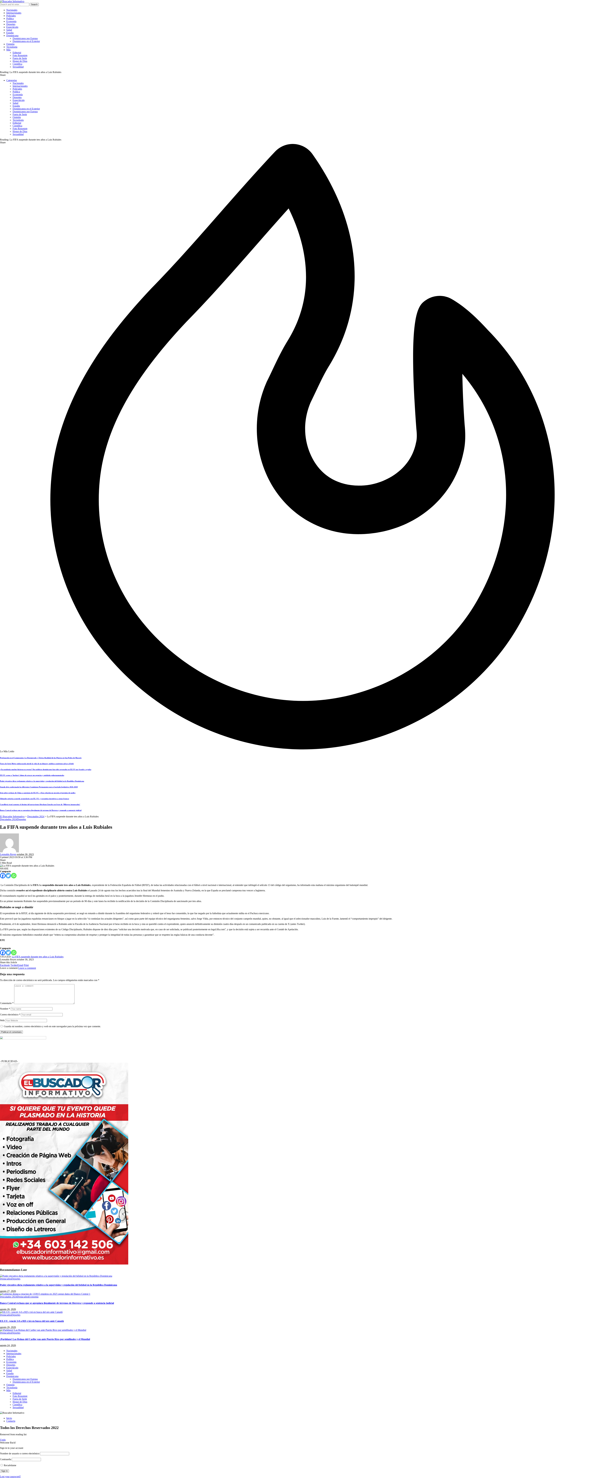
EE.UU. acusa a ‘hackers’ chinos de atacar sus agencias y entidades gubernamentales (32, 775)
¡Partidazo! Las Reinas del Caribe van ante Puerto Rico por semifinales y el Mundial (45, 1339)
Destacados (5, 1278)
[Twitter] (8, 875)
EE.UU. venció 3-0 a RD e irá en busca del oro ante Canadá (32, 1321)
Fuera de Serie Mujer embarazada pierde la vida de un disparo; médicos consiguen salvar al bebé (37, 764)
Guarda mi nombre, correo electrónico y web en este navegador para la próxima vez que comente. (52, 1026)
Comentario (7, 1003)
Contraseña (5, 1459)
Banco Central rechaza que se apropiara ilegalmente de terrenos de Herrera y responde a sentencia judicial (40, 810)
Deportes (21, 819)
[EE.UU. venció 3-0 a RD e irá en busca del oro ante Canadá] (31, 1312)
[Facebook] (3, 875)
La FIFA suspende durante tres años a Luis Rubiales (37, 956)
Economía (33, 1296)
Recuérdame (9, 1465)
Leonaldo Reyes (8, 854)
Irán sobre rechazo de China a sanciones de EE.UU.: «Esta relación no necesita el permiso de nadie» (38, 793)
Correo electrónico (10, 1014)
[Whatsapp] (14, 875)
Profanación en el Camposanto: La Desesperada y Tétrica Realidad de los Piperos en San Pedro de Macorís (40, 758)
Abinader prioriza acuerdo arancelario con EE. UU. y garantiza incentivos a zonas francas (34, 799)
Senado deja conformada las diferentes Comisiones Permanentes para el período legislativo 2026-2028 (39, 787)
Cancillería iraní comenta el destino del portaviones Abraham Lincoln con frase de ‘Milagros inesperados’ (40, 804)
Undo (3, 1439)
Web (2, 1020)
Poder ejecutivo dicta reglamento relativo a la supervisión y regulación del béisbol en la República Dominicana (42, 781)
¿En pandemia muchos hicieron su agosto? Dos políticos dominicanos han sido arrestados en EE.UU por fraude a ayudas (45, 769)
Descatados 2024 (8, 819)
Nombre (5, 1008)
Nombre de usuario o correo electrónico (19, 1453)
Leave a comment (27, 968)
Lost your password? (10, 1476)
